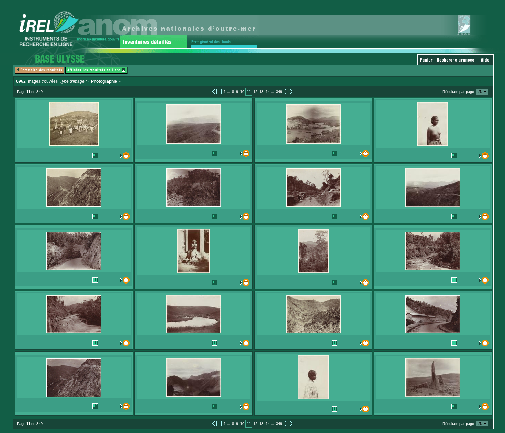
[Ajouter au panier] (123, 155)
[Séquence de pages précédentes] (214, 91)
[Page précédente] (220, 91)
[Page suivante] (286, 91)
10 (242, 92)
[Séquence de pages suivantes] (292, 91)
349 (279, 92)
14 (268, 92)
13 (261, 92)
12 (255, 92)
